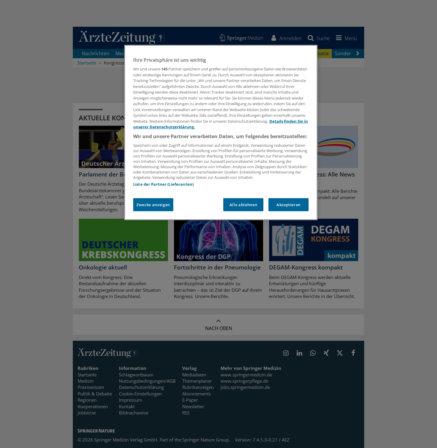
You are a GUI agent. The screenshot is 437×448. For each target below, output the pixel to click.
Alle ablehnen (243, 204)
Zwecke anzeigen (153, 204)
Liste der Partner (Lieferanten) (163, 184)
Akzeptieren (288, 204)
